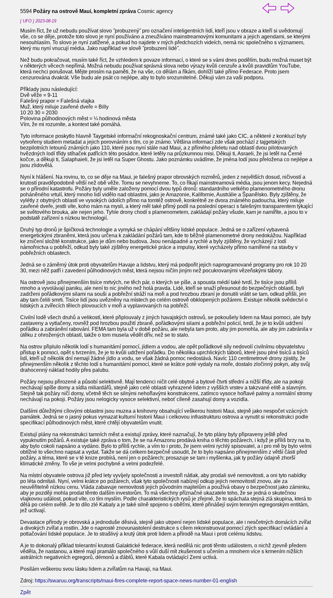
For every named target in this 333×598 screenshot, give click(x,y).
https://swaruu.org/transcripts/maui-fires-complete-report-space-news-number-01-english (136, 580)
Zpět (25, 592)
